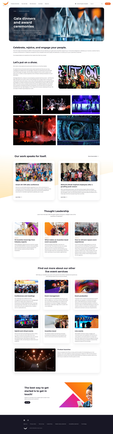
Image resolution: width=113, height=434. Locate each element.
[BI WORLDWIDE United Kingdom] (5, 4)
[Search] (102, 3)
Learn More (18, 197)
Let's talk (108, 3)
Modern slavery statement (60, 423)
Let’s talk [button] (27, 402)
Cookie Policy (49, 423)
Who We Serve (33, 3)
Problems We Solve (15, 3)
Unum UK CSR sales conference (27, 184)
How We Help (24, 3)
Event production (81, 296)
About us (25, 423)
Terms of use (41, 423)
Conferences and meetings (25, 296)
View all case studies (92, 156)
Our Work (40, 3)
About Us (47, 3)
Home (15, 11)
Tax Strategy (84, 423)
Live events (79, 331)
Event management (52, 296)
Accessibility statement (74, 423)
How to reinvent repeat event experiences (86, 241)
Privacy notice (33, 423)
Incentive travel (50, 331)
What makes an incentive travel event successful (56, 241)
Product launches (64, 349)
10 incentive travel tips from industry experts (25, 241)
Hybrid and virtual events (24, 331)
